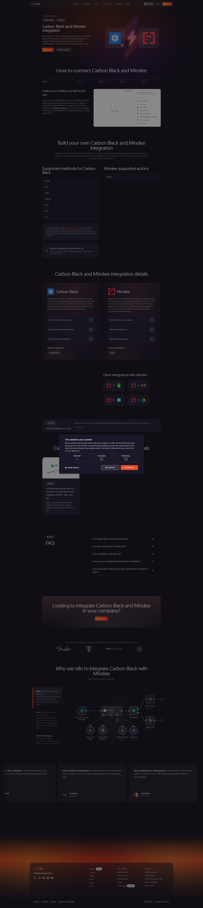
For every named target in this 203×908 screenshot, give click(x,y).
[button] (72, 467)
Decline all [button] (110, 468)
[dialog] (101, 454)
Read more (76, 451)
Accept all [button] (129, 468)
